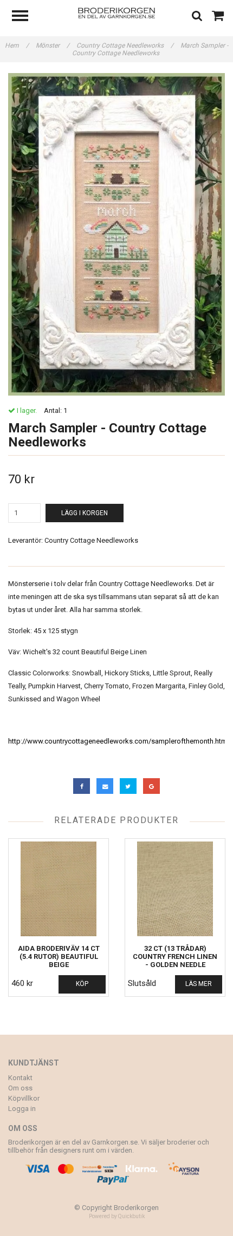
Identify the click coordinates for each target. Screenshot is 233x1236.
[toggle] (25, 17)
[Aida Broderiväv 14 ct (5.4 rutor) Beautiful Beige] (58, 888)
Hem (17, 45)
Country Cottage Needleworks (124, 45)
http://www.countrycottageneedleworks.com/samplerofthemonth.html (118, 741)
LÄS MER (198, 984)
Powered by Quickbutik (117, 1216)
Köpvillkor (24, 1098)
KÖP (82, 984)
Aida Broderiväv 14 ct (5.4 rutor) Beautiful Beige (59, 956)
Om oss (20, 1088)
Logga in (22, 1108)
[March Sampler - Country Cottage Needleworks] (116, 234)
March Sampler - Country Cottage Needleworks (150, 49)
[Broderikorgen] (117, 12)
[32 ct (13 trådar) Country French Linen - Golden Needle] (175, 888)
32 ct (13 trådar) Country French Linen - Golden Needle (175, 956)
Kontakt (20, 1078)
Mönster (52, 45)
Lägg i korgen (84, 513)
